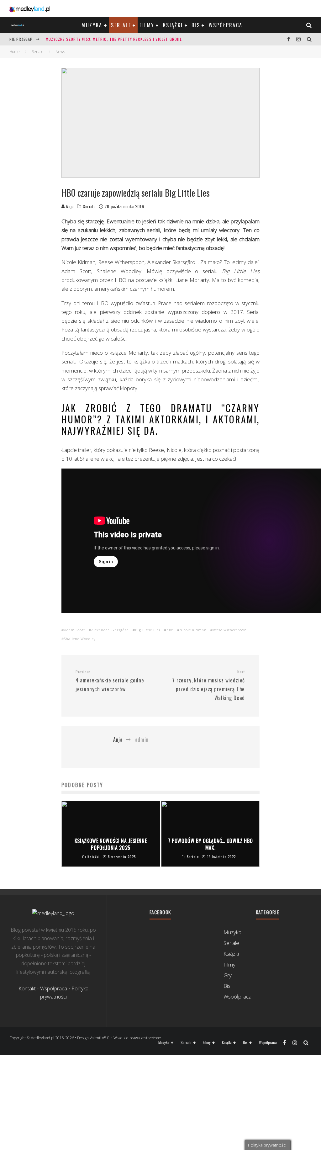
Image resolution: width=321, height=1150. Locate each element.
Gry (228, 975)
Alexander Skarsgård (110, 630)
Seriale (121, 25)
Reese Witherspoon (230, 630)
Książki (173, 25)
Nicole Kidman (193, 630)
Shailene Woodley (80, 638)
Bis (196, 25)
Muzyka (92, 25)
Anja (69, 206)
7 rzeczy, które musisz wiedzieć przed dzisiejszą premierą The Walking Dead (208, 685)
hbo (169, 630)
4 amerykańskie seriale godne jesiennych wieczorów (110, 681)
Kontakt (27, 988)
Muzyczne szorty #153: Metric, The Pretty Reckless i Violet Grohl (114, 39)
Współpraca (226, 25)
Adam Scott (74, 630)
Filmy (146, 25)
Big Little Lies (147, 630)
